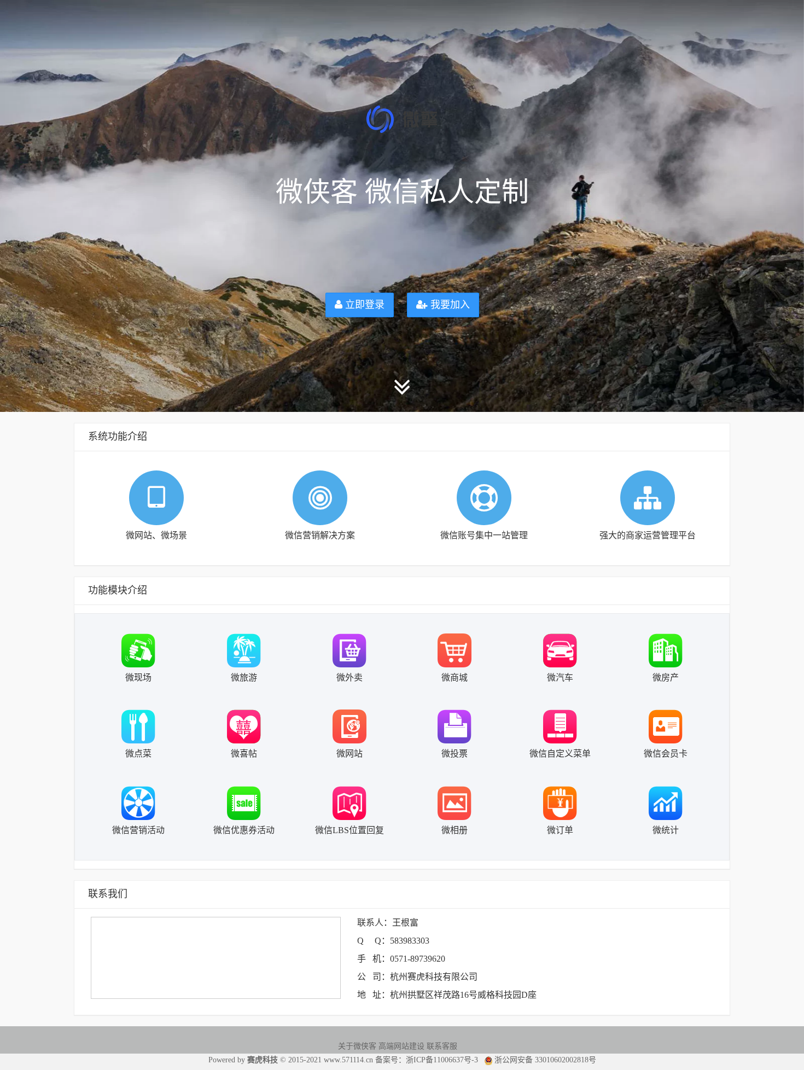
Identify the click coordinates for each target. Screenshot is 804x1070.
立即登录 (363, 304)
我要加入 (449, 304)
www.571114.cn (348, 1060)
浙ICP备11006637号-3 (442, 1060)
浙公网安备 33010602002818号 (544, 1060)
